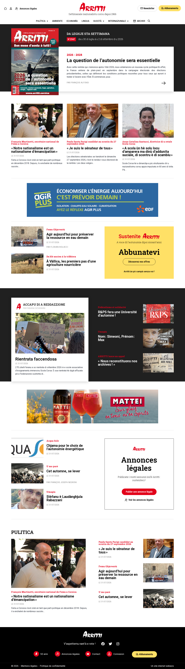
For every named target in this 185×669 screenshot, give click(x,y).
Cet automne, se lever (63, 471)
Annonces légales (28, 8)
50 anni (44, 654)
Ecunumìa (72, 21)
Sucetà (97, 21)
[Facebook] (103, 643)
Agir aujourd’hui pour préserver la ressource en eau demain (70, 236)
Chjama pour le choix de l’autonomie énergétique (65, 447)
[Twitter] (110, 643)
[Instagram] (117, 643)
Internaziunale (117, 21)
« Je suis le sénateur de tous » (90, 148)
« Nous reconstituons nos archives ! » (117, 362)
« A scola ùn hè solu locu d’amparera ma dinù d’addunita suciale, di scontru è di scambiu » (147, 151)
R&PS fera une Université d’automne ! (117, 313)
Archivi (141, 21)
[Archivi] (134, 21)
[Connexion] (109, 654)
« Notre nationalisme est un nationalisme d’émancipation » (34, 150)
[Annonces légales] (16, 8)
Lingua (85, 21)
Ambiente (57, 21)
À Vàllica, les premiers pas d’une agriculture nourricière (71, 263)
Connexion (118, 654)
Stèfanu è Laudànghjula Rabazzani (64, 498)
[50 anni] (36, 654)
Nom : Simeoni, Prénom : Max (116, 338)
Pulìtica (40, 21)
